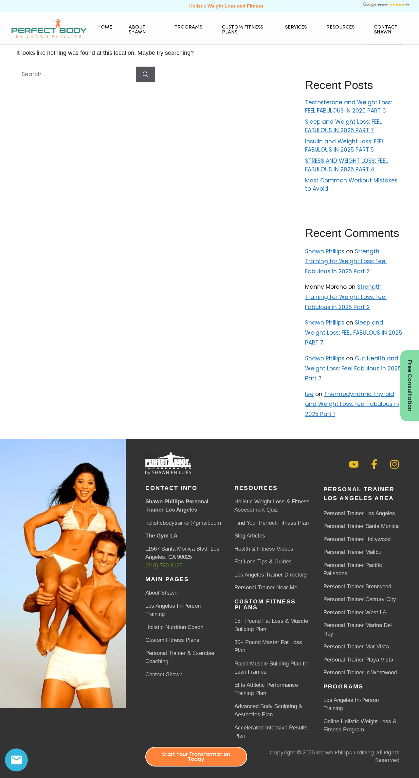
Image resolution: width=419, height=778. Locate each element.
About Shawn (137, 30)
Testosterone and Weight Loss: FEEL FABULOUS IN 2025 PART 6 (348, 106)
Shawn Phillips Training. (345, 752)
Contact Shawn (386, 30)
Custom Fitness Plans (242, 30)
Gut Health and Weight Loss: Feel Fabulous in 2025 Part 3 (353, 368)
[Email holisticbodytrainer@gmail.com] (16, 759)
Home (104, 27)
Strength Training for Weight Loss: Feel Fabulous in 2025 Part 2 (346, 261)
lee (309, 394)
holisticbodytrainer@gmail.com (183, 523)
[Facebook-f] (374, 464)
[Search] (145, 74)
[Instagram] (394, 464)
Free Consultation (410, 385)
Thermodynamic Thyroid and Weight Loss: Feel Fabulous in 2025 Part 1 (352, 404)
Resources (340, 27)
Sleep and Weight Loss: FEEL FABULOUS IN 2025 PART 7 (343, 126)
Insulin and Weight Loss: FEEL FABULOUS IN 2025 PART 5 (344, 145)
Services (296, 27)
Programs (188, 27)
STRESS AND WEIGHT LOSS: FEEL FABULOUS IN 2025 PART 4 (346, 165)
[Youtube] (354, 464)
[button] (143, 30)
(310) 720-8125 (163, 565)
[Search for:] (76, 74)
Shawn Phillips (324, 251)
